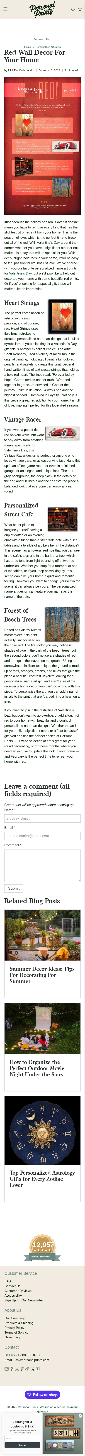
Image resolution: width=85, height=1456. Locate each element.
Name (10, 810)
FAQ (8, 1281)
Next (48, 39)
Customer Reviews (18, 1291)
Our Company (15, 1318)
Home (27, 47)
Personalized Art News (48, 47)
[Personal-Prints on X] (33, 1370)
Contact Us (12, 1286)
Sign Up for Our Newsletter (24, 1300)
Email (9, 827)
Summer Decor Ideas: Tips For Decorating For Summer (42, 974)
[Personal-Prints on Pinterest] (22, 1370)
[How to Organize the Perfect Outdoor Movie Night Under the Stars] (42, 1028)
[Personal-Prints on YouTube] (38, 1370)
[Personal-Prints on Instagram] (17, 1370)
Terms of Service (17, 1332)
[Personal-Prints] (42, 9)
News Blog (12, 1337)
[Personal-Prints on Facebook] (12, 1370)
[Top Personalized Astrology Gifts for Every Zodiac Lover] (42, 1130)
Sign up (22, 1444)
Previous (38, 39)
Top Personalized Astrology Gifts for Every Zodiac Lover (42, 1178)
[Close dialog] (80, 1416)
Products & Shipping (19, 1323)
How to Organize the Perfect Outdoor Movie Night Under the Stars (37, 1068)
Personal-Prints (28, 1407)
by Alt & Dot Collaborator (19, 70)
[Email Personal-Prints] (7, 1370)
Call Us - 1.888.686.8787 (22, 1355)
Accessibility (13, 1295)
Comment (12, 845)
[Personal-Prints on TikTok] (27, 1370)
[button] (79, 9)
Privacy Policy (14, 1327)
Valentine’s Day (20, 273)
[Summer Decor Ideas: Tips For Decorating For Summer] (42, 935)
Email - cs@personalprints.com (27, 1360)
